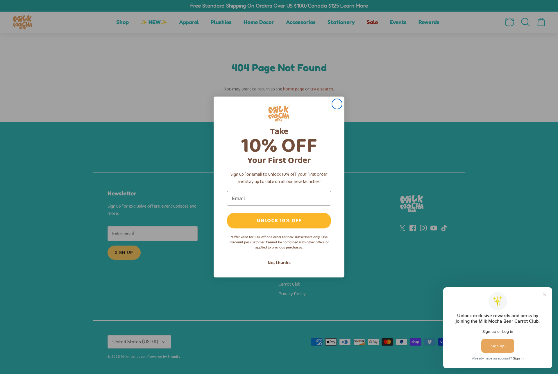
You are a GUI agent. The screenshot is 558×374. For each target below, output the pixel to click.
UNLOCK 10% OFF (279, 221)
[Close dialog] (337, 104)
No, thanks (279, 262)
